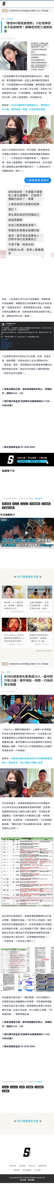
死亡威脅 (6, 503)
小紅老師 (46, 503)
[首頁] (27, 1152)
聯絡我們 (22, 1166)
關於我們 (13, 1166)
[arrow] (4, 4)
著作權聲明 (27, 1170)
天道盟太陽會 (8, 507)
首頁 (2, 19)
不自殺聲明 (35, 503)
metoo (24, 503)
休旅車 (5, 1091)
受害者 (29, 1087)
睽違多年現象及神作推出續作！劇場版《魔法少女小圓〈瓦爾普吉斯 (39, 637)
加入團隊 (37, 1170)
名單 (22, 1087)
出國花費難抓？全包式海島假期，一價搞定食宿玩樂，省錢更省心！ (39, 605)
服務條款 (16, 1170)
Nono (15, 503)
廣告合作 (32, 1166)
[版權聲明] (38, 498)
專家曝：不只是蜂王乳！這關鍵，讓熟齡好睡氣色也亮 (13, 605)
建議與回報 (42, 1166)
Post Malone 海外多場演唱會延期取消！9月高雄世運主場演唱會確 (14, 637)
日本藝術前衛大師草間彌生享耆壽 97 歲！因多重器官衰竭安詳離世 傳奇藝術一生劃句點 (30, 10)
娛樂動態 (10, 19)
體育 (8, 672)
